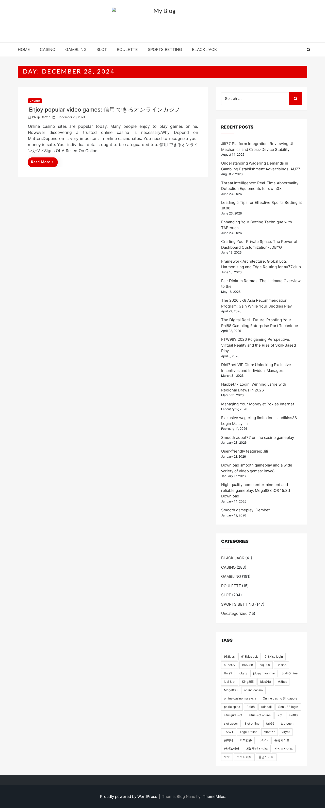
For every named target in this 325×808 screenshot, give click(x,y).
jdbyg (243, 673)
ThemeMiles (214, 796)
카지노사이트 (283, 748)
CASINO (47, 49)
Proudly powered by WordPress (129, 796)
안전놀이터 (231, 748)
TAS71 (228, 732)
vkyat (286, 732)
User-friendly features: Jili (244, 451)
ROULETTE (127, 49)
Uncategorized (234, 613)
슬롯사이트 (281, 740)
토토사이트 (244, 757)
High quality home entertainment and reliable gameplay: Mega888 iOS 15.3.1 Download (255, 490)
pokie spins (232, 707)
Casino (281, 665)
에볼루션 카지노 (257, 748)
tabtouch (287, 723)
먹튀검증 (246, 740)
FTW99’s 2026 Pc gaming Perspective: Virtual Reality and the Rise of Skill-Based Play (258, 345)
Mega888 (230, 690)
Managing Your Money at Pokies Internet (257, 404)
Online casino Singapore (280, 698)
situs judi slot (233, 715)
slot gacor (231, 723)
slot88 (293, 715)
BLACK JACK (204, 49)
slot (279, 715)
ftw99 (228, 673)
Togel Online (248, 732)
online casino (253, 690)
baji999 (264, 665)
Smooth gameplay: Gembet (245, 510)
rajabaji (266, 707)
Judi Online (290, 673)
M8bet (282, 682)
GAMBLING (76, 49)
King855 (248, 682)
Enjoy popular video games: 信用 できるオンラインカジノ (105, 109)
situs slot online (260, 715)
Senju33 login (288, 707)
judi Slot (229, 682)
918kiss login (274, 656)
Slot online (252, 723)
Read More (40, 162)
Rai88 (251, 707)
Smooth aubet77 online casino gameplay (257, 437)
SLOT (101, 49)
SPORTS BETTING (165, 49)
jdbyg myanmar (264, 673)
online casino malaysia (240, 698)
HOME (24, 49)
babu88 (247, 665)
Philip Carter (41, 117)
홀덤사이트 (266, 757)
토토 (227, 757)
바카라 (263, 740)
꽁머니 (228, 740)
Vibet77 (269, 732)
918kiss (229, 656)
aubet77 (230, 665)
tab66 (270, 723)
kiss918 (265, 682)
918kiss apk (249, 656)
